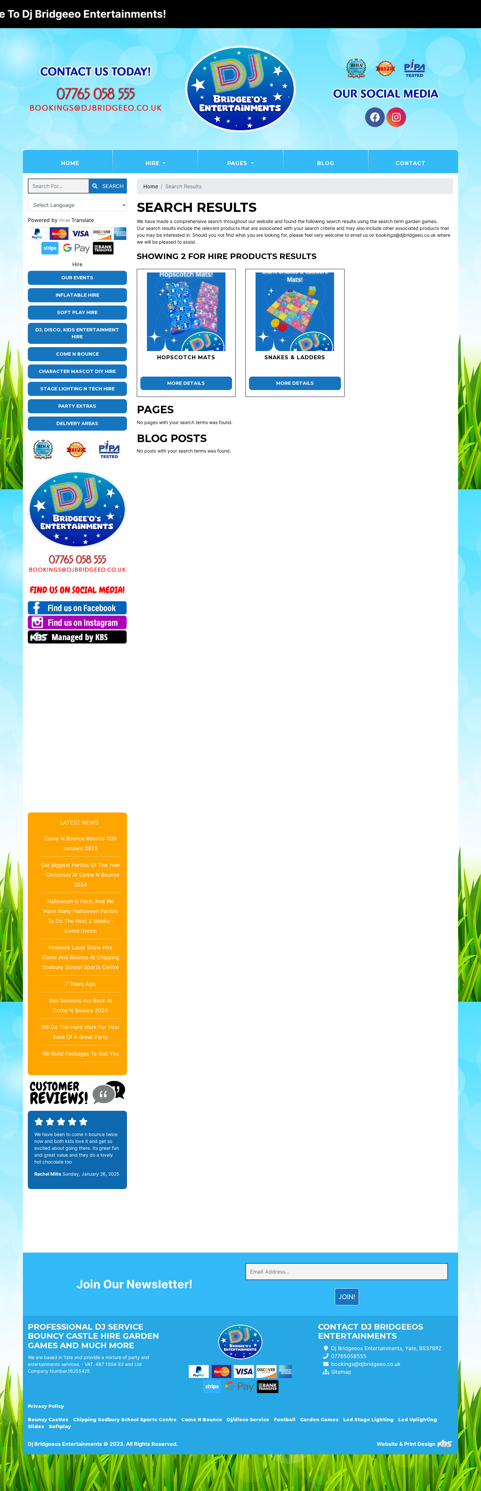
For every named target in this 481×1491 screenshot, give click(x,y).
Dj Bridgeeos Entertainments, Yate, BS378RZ (386, 1348)
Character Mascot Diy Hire (77, 371)
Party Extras (77, 406)
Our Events (77, 278)
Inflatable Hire (77, 295)
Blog (325, 163)
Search (112, 186)
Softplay (60, 1426)
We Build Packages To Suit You (80, 1053)
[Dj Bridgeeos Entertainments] (240, 89)
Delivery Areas (77, 423)
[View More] (186, 311)
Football (284, 1420)
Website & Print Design (407, 1444)
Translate (82, 220)
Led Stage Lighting (368, 1420)
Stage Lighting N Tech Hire (77, 389)
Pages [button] (238, 163)
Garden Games (319, 1420)
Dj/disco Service (248, 1420)
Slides (36, 1426)
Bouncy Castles (48, 1420)
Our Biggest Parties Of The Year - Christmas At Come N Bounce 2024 (80, 875)
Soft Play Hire (77, 312)
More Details (186, 383)
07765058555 (348, 1356)
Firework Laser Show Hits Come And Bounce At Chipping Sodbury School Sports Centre (80, 957)
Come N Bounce (77, 354)
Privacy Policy (46, 1406)
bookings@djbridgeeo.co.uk (366, 1364)
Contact (411, 163)
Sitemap (341, 1372)
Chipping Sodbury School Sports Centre (125, 1420)
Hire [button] (153, 163)
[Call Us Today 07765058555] (77, 559)
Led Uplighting (417, 1420)
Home (86, 163)
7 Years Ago (80, 983)
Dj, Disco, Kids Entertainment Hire (77, 333)
